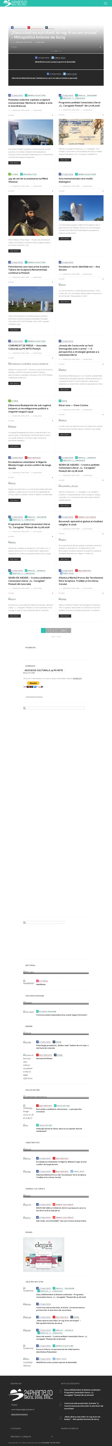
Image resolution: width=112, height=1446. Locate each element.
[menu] (105, 3)
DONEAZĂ (77, 678)
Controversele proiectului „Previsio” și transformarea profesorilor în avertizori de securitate (83, 1406)
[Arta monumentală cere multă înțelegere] (81, 208)
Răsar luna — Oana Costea (73, 405)
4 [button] (58, 51)
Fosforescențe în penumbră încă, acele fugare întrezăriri (61, 1015)
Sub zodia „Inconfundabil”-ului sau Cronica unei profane (61, 1221)
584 (63, 630)
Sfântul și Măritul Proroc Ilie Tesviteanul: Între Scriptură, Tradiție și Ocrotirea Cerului (81, 580)
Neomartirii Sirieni (44, 1058)
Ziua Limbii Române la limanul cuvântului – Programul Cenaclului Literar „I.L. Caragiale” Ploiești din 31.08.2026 (82, 1392)
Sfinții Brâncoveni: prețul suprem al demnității (55, 62)
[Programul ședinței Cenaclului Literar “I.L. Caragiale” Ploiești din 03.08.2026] (12, 542)
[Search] (99, 3)
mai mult (14, 163)
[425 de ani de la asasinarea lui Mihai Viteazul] (30, 215)
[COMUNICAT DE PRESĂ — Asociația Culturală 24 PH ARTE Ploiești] (28, 364)
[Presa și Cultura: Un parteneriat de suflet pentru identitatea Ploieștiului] (28, 1347)
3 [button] (56, 51)
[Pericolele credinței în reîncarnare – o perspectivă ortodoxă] (28, 1112)
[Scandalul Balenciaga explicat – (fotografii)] (28, 972)
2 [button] (54, 51)
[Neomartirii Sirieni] (28, 1067)
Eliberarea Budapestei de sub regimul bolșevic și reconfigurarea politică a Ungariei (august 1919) (29, 408)
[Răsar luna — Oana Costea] (63, 420)
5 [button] (60, 51)
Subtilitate (41, 984)
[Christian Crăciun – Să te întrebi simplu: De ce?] (35, 1097)
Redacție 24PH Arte (24, 42)
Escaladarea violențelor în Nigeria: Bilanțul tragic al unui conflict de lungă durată (29, 465)
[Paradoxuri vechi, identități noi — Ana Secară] (62, 285)
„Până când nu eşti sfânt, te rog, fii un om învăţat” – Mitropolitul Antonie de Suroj (54, 35)
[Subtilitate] (28, 982)
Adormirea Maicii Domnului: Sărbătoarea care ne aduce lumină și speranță (44, 78)
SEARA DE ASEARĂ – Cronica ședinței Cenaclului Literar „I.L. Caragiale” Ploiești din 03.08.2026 (79, 468)
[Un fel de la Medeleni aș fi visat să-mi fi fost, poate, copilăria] (27, 1003)
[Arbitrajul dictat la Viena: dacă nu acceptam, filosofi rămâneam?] (25, 1125)
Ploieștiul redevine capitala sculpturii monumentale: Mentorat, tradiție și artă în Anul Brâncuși (30, 103)
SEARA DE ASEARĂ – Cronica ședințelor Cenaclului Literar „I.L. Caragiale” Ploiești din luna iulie (30, 580)
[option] (56, 31)
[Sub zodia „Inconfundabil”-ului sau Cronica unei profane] (27, 1218)
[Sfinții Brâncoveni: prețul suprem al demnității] (28, 1362)
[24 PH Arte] (15, 3)
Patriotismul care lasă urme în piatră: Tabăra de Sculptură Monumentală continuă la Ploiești (28, 269)
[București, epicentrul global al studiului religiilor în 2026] (62, 539)
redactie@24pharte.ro (34, 697)
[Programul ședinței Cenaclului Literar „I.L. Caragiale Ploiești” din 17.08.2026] (81, 132)
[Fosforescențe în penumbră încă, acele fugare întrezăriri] (28, 1012)
